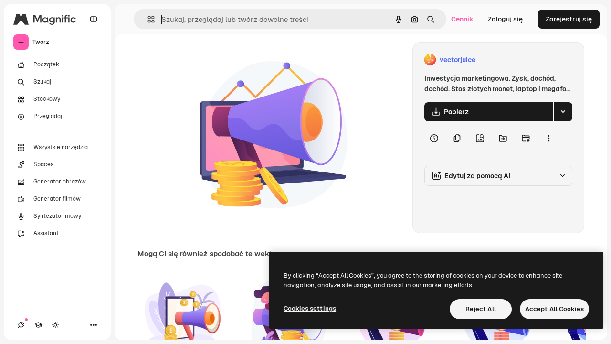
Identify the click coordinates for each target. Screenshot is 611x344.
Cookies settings (310, 308)
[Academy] (38, 325)
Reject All (480, 309)
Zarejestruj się (569, 19)
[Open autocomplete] (147, 19)
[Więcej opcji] (548, 138)
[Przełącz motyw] (55, 325)
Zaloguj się (505, 19)
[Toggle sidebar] (93, 19)
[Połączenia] (21, 325)
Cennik (462, 19)
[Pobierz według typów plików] (562, 111)
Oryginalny (241, 59)
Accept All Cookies (554, 309)
